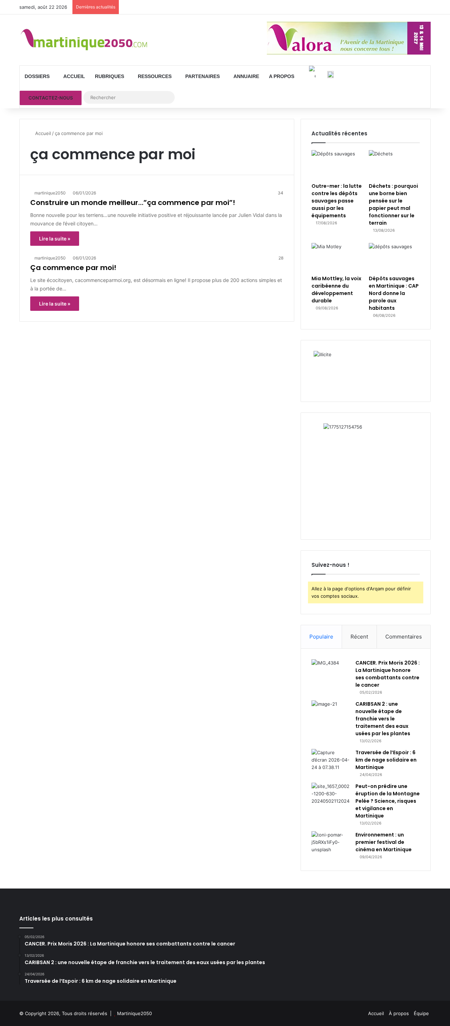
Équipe (421, 1013)
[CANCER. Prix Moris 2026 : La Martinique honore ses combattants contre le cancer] (330, 672)
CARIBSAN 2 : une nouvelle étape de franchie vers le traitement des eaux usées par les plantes (382, 718)
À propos (399, 1013)
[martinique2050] (84, 39)
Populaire (321, 636)
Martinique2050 (134, 1013)
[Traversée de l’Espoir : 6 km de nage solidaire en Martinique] (330, 762)
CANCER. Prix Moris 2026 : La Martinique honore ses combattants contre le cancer (387, 673)
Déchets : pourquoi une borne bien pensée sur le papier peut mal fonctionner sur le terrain (393, 204)
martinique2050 (50, 192)
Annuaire (246, 76)
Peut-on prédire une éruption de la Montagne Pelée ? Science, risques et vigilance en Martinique (387, 801)
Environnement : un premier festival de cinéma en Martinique (383, 842)
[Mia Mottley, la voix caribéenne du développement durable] (336, 257)
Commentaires (403, 636)
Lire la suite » (54, 239)
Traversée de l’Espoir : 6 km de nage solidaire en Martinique (386, 760)
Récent (359, 636)
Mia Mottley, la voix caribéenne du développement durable (336, 289)
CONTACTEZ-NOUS (50, 98)
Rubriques (109, 76)
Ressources (155, 76)
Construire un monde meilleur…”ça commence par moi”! (132, 202)
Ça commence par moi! (73, 267)
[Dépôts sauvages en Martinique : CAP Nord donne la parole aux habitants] (394, 257)
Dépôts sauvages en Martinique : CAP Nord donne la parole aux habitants (394, 293)
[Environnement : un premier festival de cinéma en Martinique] (330, 844)
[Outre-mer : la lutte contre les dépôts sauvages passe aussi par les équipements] (336, 164)
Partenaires (202, 76)
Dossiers (37, 76)
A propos (281, 76)
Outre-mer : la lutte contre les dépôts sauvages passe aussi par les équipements (336, 200)
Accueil (74, 76)
